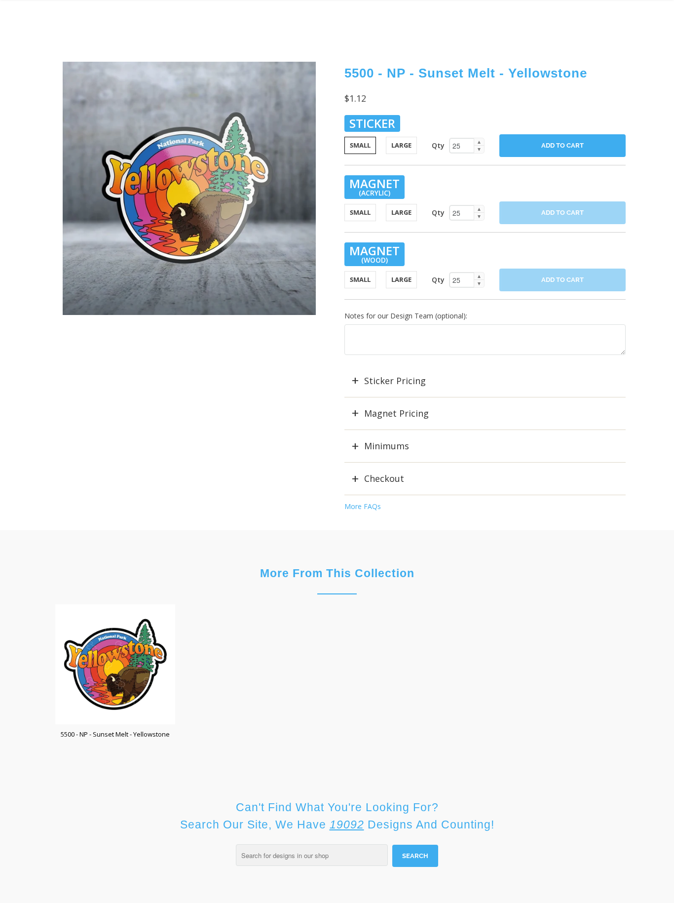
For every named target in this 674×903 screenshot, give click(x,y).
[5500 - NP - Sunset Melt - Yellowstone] (189, 188)
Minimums (386, 446)
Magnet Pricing (396, 413)
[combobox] (312, 855)
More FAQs (362, 506)
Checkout (384, 478)
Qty (438, 145)
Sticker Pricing (395, 381)
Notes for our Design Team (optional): (405, 315)
